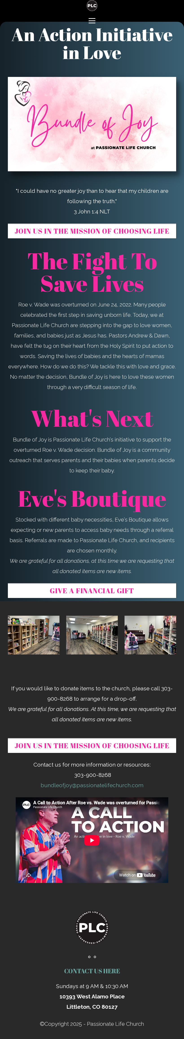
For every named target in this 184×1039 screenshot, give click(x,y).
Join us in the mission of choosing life (92, 231)
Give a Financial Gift (92, 590)
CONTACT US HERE (92, 971)
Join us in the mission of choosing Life (92, 745)
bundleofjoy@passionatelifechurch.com (92, 785)
